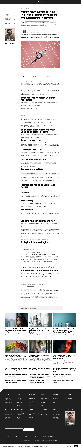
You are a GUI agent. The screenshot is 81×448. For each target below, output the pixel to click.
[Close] (79, 446)
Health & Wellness (8, 18)
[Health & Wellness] (14, 18)
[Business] (14, 11)
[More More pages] (19, 405)
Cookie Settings (70, 446)
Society (6, 22)
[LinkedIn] (9, 43)
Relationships (7, 19)
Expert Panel (7, 26)
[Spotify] (13, 43)
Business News (7, 24)
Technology (7, 20)
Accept (76, 446)
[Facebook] (7, 43)
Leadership (7, 14)
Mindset (6, 15)
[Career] (14, 13)
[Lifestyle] (14, 17)
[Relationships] (14, 19)
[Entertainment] (14, 23)
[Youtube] (11, 43)
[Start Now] (16, 333)
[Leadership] (14, 14)
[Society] (14, 22)
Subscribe (58, 1)
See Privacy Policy (44, 446)
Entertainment (7, 23)
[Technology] (14, 21)
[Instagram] (6, 43)
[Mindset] (14, 15)
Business (6, 11)
